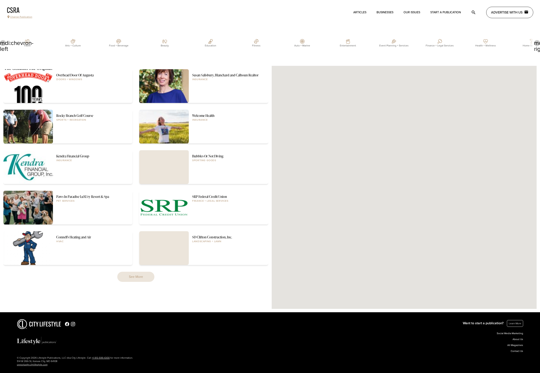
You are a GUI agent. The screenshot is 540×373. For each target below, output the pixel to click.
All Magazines (515, 345)
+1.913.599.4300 (101, 357)
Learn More (515, 323)
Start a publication (445, 12)
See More (136, 277)
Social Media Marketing (510, 333)
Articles (359, 12)
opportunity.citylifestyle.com (32, 364)
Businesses (385, 12)
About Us (518, 339)
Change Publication (21, 16)
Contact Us (517, 351)
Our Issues (412, 12)
